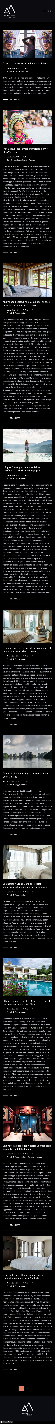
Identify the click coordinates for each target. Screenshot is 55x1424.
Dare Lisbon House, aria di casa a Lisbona (25, 63)
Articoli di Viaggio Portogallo (18, 71)
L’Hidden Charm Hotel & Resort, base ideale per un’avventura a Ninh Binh (27, 1002)
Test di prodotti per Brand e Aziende (21, 160)
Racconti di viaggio (35, 1157)
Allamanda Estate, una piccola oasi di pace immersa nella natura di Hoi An (26, 303)
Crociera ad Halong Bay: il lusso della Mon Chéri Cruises (26, 775)
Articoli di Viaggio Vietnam (17, 313)
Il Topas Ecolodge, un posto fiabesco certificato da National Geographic (22, 469)
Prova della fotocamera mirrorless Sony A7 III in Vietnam (26, 150)
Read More (15, 100)
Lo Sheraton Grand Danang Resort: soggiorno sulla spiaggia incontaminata (25, 885)
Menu (50, 11)
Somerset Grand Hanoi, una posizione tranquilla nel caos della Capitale (23, 1276)
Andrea (27, 68)
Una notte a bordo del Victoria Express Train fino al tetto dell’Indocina (27, 1147)
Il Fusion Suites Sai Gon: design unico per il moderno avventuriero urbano (27, 649)
